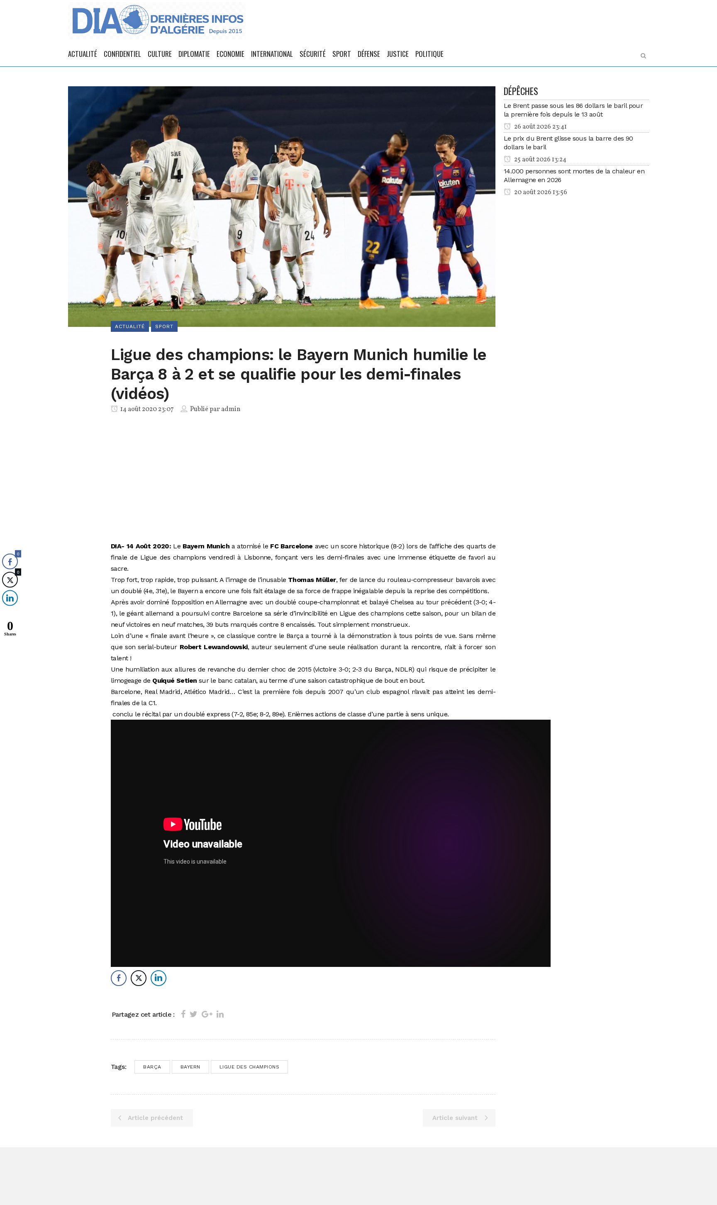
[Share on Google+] (207, 1014)
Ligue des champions (249, 1067)
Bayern (190, 1067)
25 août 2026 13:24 (539, 159)
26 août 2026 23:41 (540, 126)
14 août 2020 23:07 (146, 409)
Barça (152, 1067)
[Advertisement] (303, 479)
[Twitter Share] (138, 978)
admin (231, 409)
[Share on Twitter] (194, 1014)
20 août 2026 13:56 (540, 192)
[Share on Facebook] (183, 1014)
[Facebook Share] (119, 978)
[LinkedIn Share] (158, 978)
